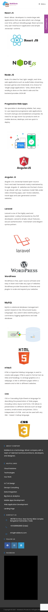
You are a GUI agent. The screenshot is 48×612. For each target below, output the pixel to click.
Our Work (7, 477)
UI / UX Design (9, 483)
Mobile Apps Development (14, 500)
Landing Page (9, 509)
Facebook (10, 553)
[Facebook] (7, 545)
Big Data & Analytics (12, 496)
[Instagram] (14, 545)
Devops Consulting (11, 487)
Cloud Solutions (10, 468)
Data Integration (10, 492)
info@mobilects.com (18, 533)
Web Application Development (16, 504)
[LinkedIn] (21, 545)
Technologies (9, 473)
